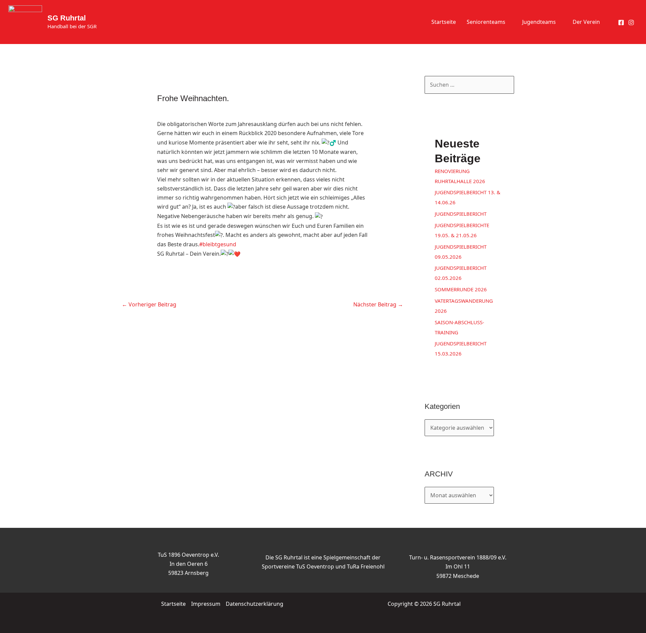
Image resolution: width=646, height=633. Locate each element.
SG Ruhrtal (66, 18)
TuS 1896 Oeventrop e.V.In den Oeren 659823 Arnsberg (188, 564)
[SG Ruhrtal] (25, 21)
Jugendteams (539, 22)
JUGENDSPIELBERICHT (461, 213)
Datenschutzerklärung (254, 603)
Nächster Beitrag (378, 304)
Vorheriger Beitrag (149, 304)
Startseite (443, 22)
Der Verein (586, 22)
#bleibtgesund (217, 244)
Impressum (205, 603)
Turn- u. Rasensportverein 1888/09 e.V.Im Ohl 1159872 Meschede (457, 566)
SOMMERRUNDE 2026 (461, 289)
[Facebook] (621, 22)
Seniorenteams (486, 22)
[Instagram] (631, 22)
